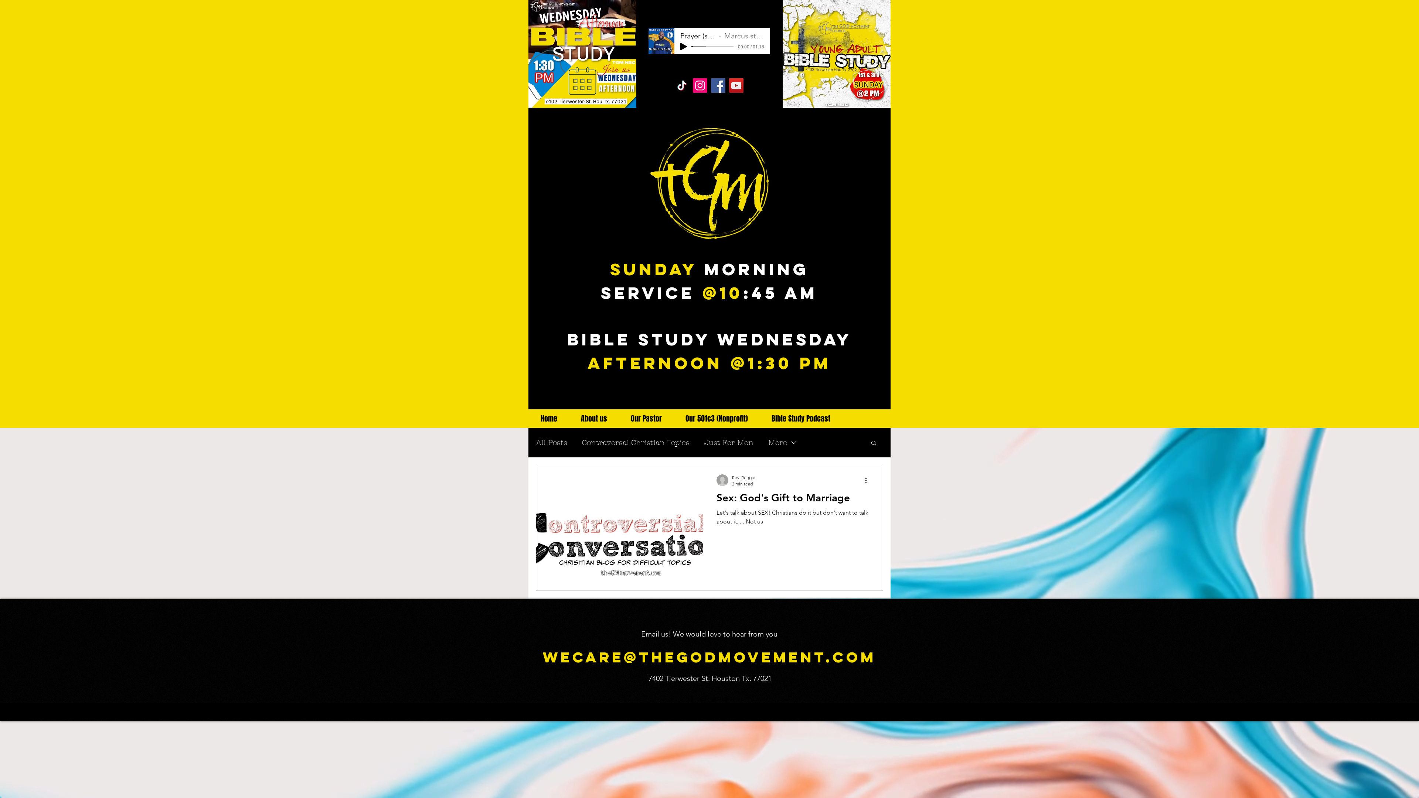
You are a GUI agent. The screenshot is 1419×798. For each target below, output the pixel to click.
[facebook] (845, 396)
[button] (873, 443)
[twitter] (867, 396)
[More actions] (868, 480)
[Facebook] (718, 85)
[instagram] (856, 396)
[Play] (683, 46)
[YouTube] (736, 85)
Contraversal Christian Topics (636, 443)
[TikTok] (682, 85)
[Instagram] (700, 85)
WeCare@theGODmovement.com (709, 657)
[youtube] (878, 396)
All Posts (551, 443)
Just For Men (728, 443)
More (777, 443)
